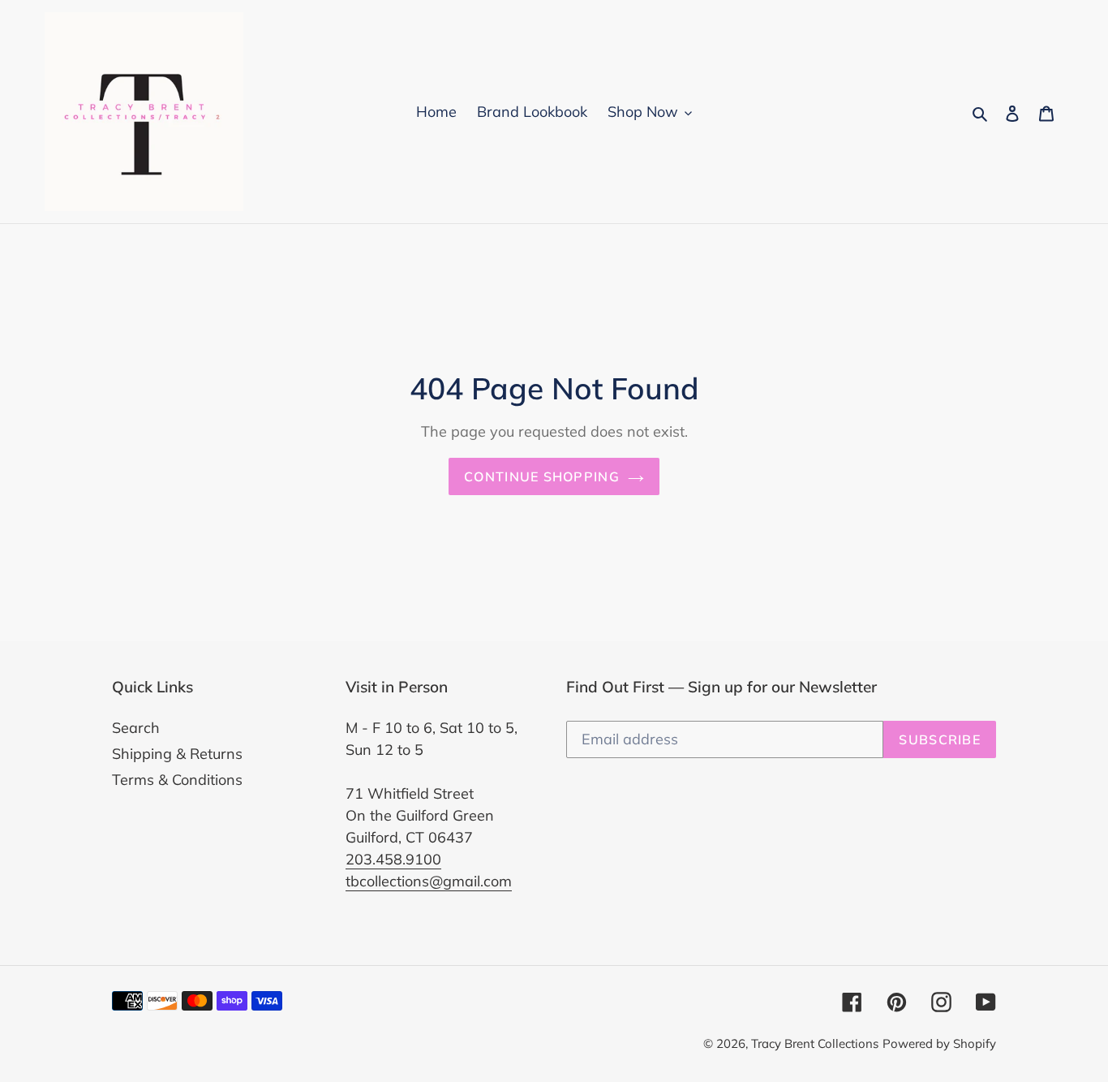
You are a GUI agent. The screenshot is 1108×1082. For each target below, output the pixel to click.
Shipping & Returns (177, 753)
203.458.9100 (393, 859)
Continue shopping (542, 476)
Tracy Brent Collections (814, 1043)
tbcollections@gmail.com (429, 881)
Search (136, 727)
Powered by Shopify (939, 1043)
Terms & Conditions (177, 779)
